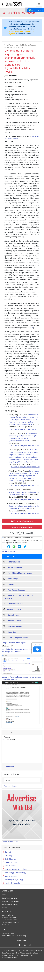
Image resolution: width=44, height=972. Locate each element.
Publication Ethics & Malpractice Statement (19, 596)
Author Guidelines (15, 567)
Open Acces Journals (9, 898)
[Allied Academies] (12, 4)
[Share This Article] (7, 546)
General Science (10, 866)
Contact (4, 908)
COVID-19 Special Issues (17, 637)
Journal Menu (9, 551)
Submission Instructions (10, 901)
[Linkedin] (25, 945)
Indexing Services (14, 626)
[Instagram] (30, 945)
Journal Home (9, 556)
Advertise (11, 632)
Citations (11, 584)
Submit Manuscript (15, 604)
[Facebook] (14, 945)
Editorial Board (13, 562)
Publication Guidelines (10, 904)
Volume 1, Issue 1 (11, 786)
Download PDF (28, 533)
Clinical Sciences (10, 859)
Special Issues (13, 615)
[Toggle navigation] (39, 4)
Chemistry (8, 852)
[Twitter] (19, 945)
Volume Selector (14, 621)
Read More (10, 766)
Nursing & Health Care (13, 883)
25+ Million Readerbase (23, 521)
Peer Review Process (16, 590)
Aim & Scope (12, 579)
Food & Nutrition (11, 862)
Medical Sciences (11, 876)
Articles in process (15, 609)
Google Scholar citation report (13, 642)
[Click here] (22, 664)
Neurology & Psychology (14, 879)
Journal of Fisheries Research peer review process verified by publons (21, 678)
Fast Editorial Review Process (19, 573)
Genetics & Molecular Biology (16, 869)
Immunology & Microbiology (15, 873)
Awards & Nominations (22, 527)
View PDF (15, 533)
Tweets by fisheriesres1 (10, 842)
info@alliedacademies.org (16, 935)
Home (4, 895)
